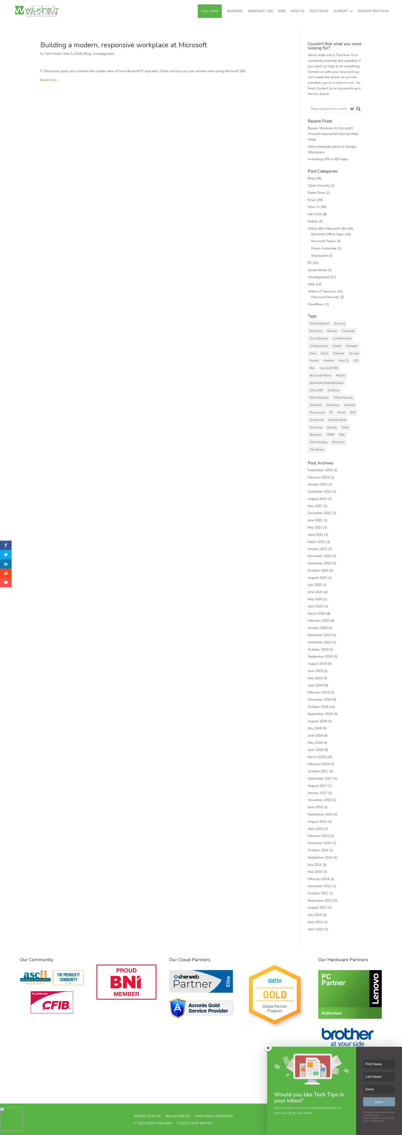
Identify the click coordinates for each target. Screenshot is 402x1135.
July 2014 (315, 864)
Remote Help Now (373, 11)
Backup (332, 331)
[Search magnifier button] (358, 109)
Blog (87, 53)
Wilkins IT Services (322, 291)
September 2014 (320, 857)
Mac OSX (315, 214)
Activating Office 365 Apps (328, 159)
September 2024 (320, 470)
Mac (312, 368)
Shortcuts (316, 434)
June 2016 (315, 807)
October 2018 (318, 707)
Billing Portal (178, 1116)
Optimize (316, 405)
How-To (314, 207)
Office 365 (316, 390)
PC (310, 263)
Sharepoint (319, 255)
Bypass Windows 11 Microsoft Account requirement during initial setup (333, 134)
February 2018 (318, 764)
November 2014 (319, 843)
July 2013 (315, 915)
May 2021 (315, 527)
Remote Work (337, 420)
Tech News (318, 11)
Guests (314, 360)
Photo (341, 412)
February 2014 (318, 879)
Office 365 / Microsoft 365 (327, 228)
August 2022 (317, 499)
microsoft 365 (329, 368)
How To (297, 11)
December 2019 (319, 635)
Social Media (317, 270)
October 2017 (318, 771)
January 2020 (317, 628)
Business (235, 11)
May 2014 (315, 871)
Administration (319, 323)
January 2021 (317, 549)
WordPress (316, 304)
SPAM (330, 434)
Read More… (49, 80)
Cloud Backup (319, 338)
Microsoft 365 (260, 11)
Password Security (325, 297)
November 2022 (319, 491)
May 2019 (315, 678)
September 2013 (320, 900)
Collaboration (342, 338)
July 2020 (315, 585)
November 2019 (319, 642)
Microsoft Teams (323, 241)
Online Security (343, 397)
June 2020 (315, 592)
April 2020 (315, 606)
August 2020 (317, 578)
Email (312, 200)
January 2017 (317, 793)
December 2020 (319, 556)
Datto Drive (316, 193)
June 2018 (315, 735)
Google (354, 353)
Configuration (319, 346)
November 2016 (319, 800)
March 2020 (316, 613)
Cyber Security (318, 185)
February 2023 (318, 477)
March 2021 (316, 542)
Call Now (209, 11)
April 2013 (315, 929)
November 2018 (319, 699)
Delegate (351, 346)
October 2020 (318, 570)
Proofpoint (317, 420)
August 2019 (317, 663)
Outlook (349, 405)
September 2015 (320, 814)
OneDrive (333, 390)
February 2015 (318, 836)
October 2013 (318, 893)
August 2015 (317, 821)
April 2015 (315, 829)
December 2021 (319, 513)
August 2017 (317, 786)
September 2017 (320, 778)
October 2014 (318, 850)
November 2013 (319, 886)
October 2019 (318, 649)
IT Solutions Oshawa (153, 1123)
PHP (352, 412)
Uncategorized (103, 53)
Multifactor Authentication (327, 383)
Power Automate (323, 248)
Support (341, 11)
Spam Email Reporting (214, 1116)
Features (338, 353)
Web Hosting (318, 442)
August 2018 (317, 721)
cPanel (336, 346)
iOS (356, 360)
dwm (313, 353)
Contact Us (324, 88)
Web (281, 11)
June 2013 (315, 922)
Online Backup (319, 397)
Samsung (316, 427)
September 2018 (320, 714)
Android (339, 323)
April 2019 (315, 685)
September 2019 (320, 656)
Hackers (329, 360)
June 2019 (315, 671)
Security (332, 427)
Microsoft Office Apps (327, 234)
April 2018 (315, 750)
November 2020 (319, 563)
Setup (345, 427)
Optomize (332, 405)
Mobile (313, 221)
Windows (338, 442)
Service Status (147, 1116)
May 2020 (315, 599)
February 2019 (318, 692)
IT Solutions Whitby (195, 1123)
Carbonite (348, 331)
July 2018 (315, 728)
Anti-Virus (316, 331)
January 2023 (317, 484)
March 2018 (316, 757)
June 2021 (315, 520)
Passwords (317, 412)
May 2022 (315, 506)
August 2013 (317, 907)
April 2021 (315, 534)
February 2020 (318, 620)
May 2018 (315, 742)
